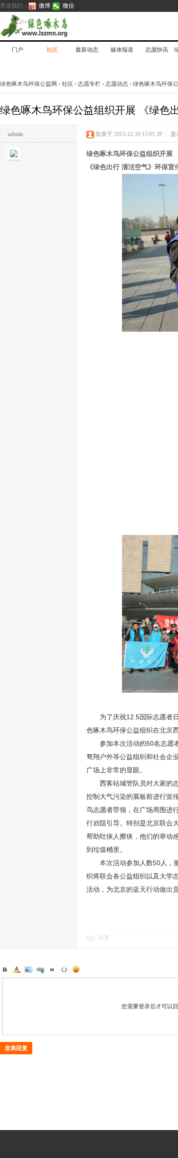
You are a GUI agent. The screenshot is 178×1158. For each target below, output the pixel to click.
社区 (52, 49)
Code (64, 969)
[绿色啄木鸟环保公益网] (66, 26)
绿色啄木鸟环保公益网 (29, 84)
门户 (17, 49)
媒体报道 (122, 49)
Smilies (76, 969)
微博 (44, 5)
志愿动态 (116, 84)
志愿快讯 (156, 49)
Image (28, 969)
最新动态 (86, 49)
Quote (52, 969)
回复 (104, 937)
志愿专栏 (89, 84)
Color (16, 969)
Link (40, 969)
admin (15, 134)
